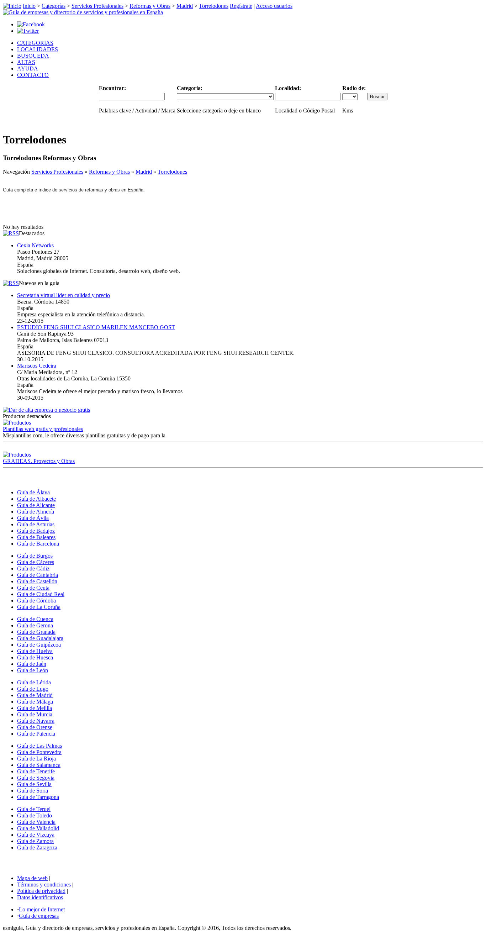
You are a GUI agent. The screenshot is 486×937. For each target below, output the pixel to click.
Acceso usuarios (274, 6)
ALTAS (26, 62)
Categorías (53, 6)
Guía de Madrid (35, 695)
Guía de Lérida (34, 682)
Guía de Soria (32, 791)
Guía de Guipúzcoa (39, 645)
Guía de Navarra (35, 721)
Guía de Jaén (31, 664)
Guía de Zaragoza (37, 847)
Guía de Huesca (35, 657)
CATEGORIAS (35, 43)
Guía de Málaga (35, 702)
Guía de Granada (36, 632)
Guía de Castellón (37, 581)
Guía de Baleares (36, 537)
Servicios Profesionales (97, 6)
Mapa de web (32, 878)
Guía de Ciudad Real (40, 594)
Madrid (184, 6)
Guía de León (32, 670)
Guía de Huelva (35, 651)
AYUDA (27, 68)
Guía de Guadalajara (40, 638)
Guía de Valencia (36, 822)
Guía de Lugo (32, 689)
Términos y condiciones (44, 884)
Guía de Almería (35, 512)
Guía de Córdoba (36, 601)
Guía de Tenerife (36, 771)
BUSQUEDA (33, 56)
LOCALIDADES (37, 49)
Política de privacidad (41, 891)
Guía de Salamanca (38, 765)
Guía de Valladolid (38, 828)
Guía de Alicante (36, 505)
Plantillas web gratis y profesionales (43, 429)
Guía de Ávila (33, 518)
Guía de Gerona (35, 625)
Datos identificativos (40, 897)
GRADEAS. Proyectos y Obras (39, 461)
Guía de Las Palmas (39, 746)
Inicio (29, 6)
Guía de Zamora (35, 841)
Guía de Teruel (34, 809)
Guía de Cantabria (37, 575)
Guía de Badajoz (36, 531)
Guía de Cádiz (33, 568)
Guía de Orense (34, 727)
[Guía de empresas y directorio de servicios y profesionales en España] (83, 12)
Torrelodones (213, 6)
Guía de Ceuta (33, 588)
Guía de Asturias (35, 524)
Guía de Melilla (34, 708)
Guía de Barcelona (38, 544)
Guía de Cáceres (35, 562)
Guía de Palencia (36, 734)
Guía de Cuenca (35, 619)
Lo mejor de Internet (42, 909)
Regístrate (241, 6)
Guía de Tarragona (38, 797)
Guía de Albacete (36, 499)
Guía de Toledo (34, 815)
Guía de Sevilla (34, 784)
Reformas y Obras (150, 6)
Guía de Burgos (35, 556)
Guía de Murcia (34, 714)
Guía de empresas (39, 916)
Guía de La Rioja (36, 759)
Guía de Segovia (35, 778)
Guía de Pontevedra (39, 752)
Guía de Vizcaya (35, 835)
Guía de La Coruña (38, 607)
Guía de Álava (33, 492)
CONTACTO (33, 75)
